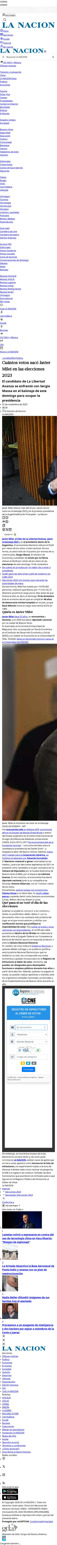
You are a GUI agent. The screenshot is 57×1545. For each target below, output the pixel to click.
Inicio (6, 31)
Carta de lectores (8, 257)
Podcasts (4, 215)
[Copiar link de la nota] (3, 525)
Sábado (4, 263)
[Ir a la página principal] (28, 27)
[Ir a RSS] (3, 1483)
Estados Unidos (8, 119)
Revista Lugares (8, 282)
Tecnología (5, 202)
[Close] (3, 1336)
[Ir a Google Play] (10, 1493)
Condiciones (36, 1521)
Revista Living (7, 285)
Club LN (7, 43)
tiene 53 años (15, 616)
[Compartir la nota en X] (6, 529)
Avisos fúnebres (8, 250)
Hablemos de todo (9, 151)
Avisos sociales (7, 253)
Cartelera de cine (8, 231)
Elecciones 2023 (13, 1191)
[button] (28, 201)
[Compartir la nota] (3, 521)
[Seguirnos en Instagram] (3, 1475)
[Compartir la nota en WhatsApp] (6, 521)
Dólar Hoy (5, 94)
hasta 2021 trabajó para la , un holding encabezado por (27, 855)
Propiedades (6, 100)
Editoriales (5, 161)
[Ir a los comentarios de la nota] (6, 518)
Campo (3, 97)
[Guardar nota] (3, 518)
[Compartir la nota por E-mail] (10, 529)
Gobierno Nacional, (41, 945)
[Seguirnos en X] (3, 1467)
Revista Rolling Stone (10, 288)
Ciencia (3, 148)
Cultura (3, 139)
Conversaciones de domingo (14, 260)
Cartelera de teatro (9, 234)
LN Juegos (5, 196)
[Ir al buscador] (4, 19)
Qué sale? (5, 228)
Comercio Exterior (9, 104)
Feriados (4, 209)
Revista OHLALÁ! (8, 276)
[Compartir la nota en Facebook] (3, 529)
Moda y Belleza (7, 218)
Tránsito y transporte (10, 72)
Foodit (6, 39)
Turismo (4, 199)
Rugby (3, 180)
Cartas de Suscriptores (11, 167)
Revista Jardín (7, 292)
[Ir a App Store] (10, 1499)
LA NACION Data (8, 78)
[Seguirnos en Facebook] (3, 1459)
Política (18, 358)
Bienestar (5, 145)
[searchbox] (27, 57)
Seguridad (5, 132)
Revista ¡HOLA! (7, 279)
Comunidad (6, 142)
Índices (3, 110)
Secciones (8, 35)
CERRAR (3, 2)
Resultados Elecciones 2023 (19, 1195)
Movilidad (5, 107)
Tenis (2, 183)
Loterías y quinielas (9, 212)
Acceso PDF (6, 244)
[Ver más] (3, 1198)
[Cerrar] (45, 51)
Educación (5, 135)
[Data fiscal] (4, 1540)
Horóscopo (5, 206)
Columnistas (6, 164)
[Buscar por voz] (53, 57)
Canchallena (6, 186)
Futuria (3, 91)
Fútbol (3, 177)
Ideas (2, 266)
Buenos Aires (6, 129)
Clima (3, 75)
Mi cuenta (8, 47)
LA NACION (8, 358)
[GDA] (9, 1531)
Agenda (6, 1188)
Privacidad (47, 1521)
